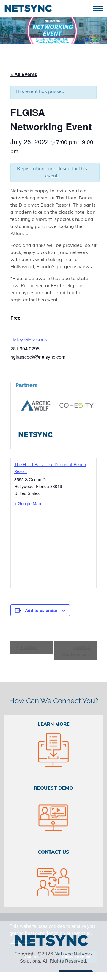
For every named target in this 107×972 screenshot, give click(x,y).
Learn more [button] (22, 941)
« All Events (23, 74)
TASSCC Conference (76, 650)
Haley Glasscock (28, 339)
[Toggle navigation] (100, 8)
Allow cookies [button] (76, 956)
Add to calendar (41, 610)
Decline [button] (31, 956)
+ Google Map (27, 503)
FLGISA (28, 647)
